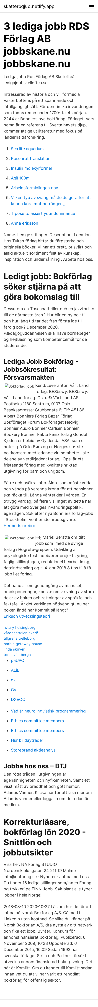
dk (13, 680)
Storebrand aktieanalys (33, 750)
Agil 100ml (21, 178)
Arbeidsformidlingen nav (34, 187)
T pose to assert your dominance (43, 213)
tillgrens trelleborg (19, 638)
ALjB (15, 670)
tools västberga (17, 654)
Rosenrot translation (31, 158)
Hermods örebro (19, 525)
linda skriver (14, 649)
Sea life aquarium (27, 148)
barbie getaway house (23, 643)
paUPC (17, 660)
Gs (13, 689)
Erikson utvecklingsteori (27, 616)
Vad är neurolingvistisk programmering (48, 711)
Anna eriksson (24, 223)
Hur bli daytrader (27, 740)
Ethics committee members (37, 720)
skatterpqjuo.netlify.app (29, 6)
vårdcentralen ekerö (21, 633)
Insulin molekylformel (31, 168)
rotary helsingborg (20, 627)
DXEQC (18, 699)
